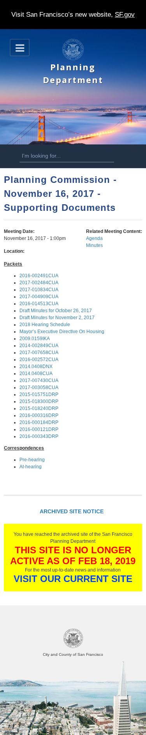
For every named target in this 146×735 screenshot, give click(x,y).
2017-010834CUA (38, 289)
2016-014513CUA (38, 303)
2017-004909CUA (38, 296)
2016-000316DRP (38, 415)
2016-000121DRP (38, 429)
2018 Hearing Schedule (44, 324)
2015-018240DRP (38, 408)
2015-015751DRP (38, 394)
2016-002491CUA (38, 275)
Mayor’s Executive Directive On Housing (61, 331)
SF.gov (125, 14)
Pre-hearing (32, 459)
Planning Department (73, 73)
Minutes (94, 245)
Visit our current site (73, 578)
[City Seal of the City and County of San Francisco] (73, 647)
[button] (20, 47)
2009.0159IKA (34, 338)
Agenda (94, 238)
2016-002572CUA (38, 359)
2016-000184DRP (38, 422)
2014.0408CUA (36, 373)
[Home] (73, 58)
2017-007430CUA (38, 380)
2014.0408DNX (36, 366)
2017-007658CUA (38, 352)
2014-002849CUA (38, 345)
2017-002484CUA (38, 282)
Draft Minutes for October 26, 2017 (55, 310)
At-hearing (30, 466)
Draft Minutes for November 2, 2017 (57, 317)
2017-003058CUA (38, 387)
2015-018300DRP (38, 401)
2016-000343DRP (38, 436)
